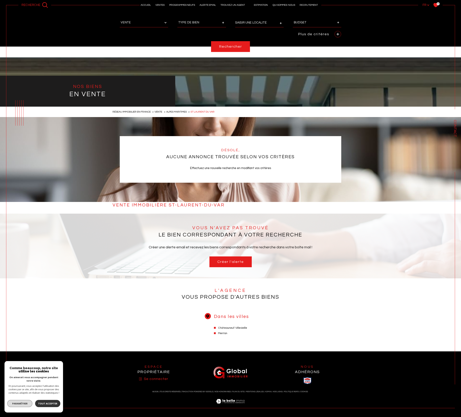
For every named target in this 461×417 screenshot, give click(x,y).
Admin (268, 392)
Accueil (146, 5)
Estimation (261, 5)
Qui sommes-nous (283, 5)
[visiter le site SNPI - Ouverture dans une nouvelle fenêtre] (307, 380)
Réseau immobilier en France (132, 111)
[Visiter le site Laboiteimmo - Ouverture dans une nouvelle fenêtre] (230, 405)
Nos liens (277, 392)
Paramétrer (20, 403)
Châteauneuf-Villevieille (232, 328)
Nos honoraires (222, 392)
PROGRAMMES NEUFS (182, 5)
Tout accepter (47, 403)
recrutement (309, 5)
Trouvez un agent (232, 5)
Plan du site (238, 392)
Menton (222, 333)
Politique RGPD (291, 392)
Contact (455, 128)
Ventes (160, 5)
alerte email (208, 5)
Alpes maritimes (176, 111)
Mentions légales (254, 392)
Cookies (304, 392)
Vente (158, 111)
